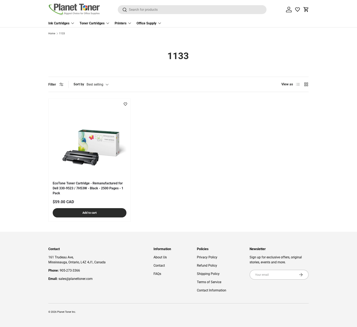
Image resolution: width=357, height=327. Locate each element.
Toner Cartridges (92, 23)
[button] (306, 9)
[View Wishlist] (297, 9)
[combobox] (192, 9)
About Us (160, 257)
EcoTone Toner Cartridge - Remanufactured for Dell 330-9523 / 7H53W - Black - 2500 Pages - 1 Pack (88, 188)
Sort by (79, 84)
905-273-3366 (70, 270)
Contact (159, 265)
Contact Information (211, 290)
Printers (120, 23)
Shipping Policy (208, 274)
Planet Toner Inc (66, 311)
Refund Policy (207, 265)
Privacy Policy (207, 257)
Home (51, 33)
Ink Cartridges (58, 23)
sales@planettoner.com (75, 279)
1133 (62, 33)
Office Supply (146, 23)
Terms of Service (209, 282)
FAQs (157, 274)
